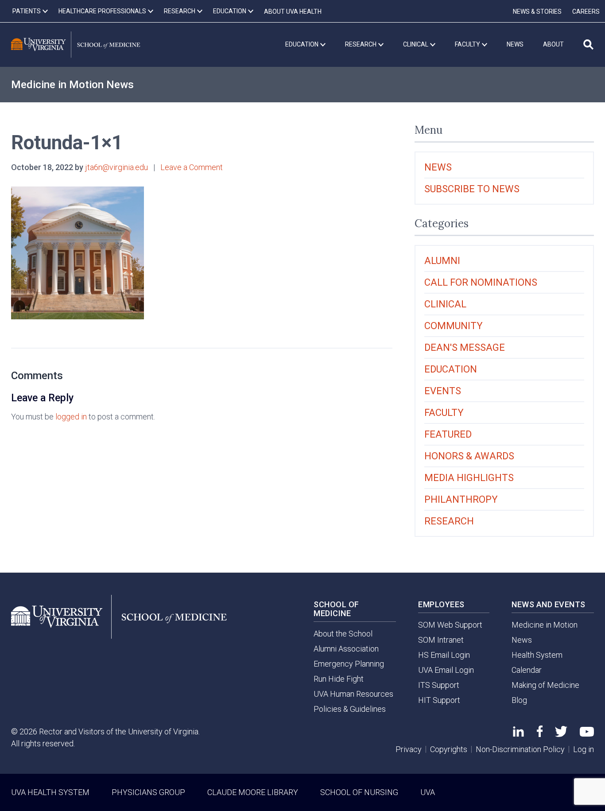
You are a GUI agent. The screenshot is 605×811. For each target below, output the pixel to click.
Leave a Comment (191, 167)
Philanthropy (461, 499)
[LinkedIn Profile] (518, 733)
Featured (448, 434)
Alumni (442, 260)
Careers (586, 11)
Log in (583, 749)
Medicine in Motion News (72, 84)
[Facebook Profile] (540, 734)
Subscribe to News (472, 188)
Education (450, 369)
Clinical (445, 304)
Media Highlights (469, 477)
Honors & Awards (469, 456)
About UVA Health (293, 11)
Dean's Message (464, 347)
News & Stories (537, 11)
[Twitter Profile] (561, 734)
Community (453, 325)
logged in (71, 416)
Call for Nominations (480, 282)
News (438, 167)
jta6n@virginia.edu (116, 167)
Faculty (444, 412)
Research (449, 521)
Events (442, 390)
